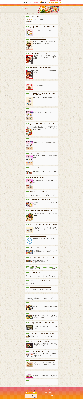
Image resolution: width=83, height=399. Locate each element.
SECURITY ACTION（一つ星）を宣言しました (38, 236)
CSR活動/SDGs (51, 395)
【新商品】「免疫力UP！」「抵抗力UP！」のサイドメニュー (40, 287)
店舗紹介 (50, 392)
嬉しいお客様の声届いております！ (36, 272)
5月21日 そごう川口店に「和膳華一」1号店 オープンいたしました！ (42, 333)
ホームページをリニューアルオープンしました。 (38, 380)
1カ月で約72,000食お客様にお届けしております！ (38, 247)
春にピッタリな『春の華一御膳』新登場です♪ (38, 313)
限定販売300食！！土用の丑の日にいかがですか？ (38, 177)
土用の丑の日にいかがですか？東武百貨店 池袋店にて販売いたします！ (42, 67)
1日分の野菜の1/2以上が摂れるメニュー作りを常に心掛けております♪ (42, 341)
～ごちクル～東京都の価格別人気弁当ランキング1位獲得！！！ (41, 351)
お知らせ (55, 389)
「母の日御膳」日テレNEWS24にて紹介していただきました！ (41, 199)
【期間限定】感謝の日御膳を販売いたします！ (38, 39)
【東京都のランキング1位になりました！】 (37, 16)
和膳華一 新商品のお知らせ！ (35, 153)
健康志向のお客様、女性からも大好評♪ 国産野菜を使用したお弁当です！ (42, 360)
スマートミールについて (44, 392)
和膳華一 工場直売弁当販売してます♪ (36, 167)
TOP (25, 13)
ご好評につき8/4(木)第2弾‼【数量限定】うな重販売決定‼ (40, 53)
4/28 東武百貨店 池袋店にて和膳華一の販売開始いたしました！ (41, 210)
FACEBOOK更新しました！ (35, 266)
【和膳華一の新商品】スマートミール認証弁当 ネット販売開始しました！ (43, 138)
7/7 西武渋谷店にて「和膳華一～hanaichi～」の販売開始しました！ (42, 257)
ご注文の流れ (50, 389)
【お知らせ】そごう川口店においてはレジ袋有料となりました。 (41, 280)
